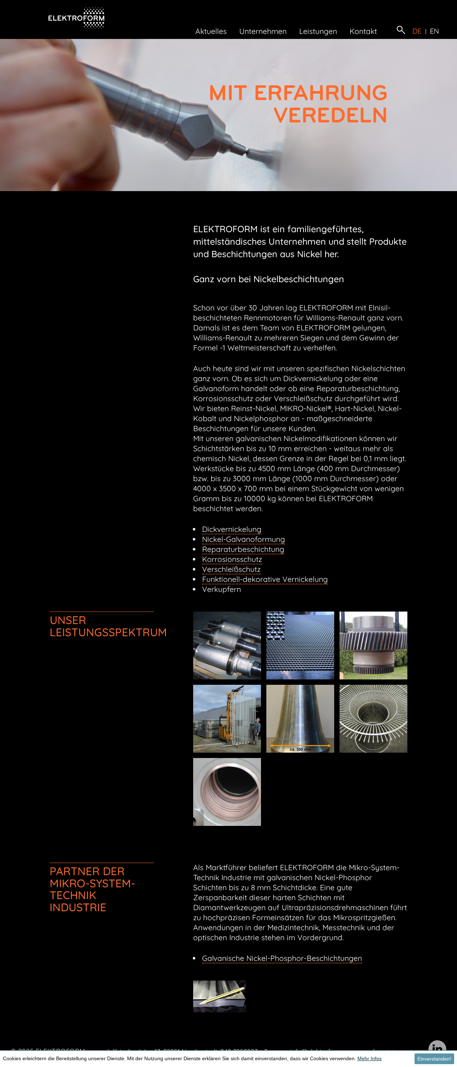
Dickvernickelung (231, 529)
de (417, 31)
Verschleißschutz (231, 569)
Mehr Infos (369, 1058)
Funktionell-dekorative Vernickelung (265, 579)
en (435, 31)
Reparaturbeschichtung (243, 549)
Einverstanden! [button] (434, 1059)
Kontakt (363, 31)
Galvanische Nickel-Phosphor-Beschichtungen (282, 958)
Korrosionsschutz (232, 559)
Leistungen (318, 31)
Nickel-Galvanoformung (243, 539)
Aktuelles (211, 31)
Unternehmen (263, 31)
